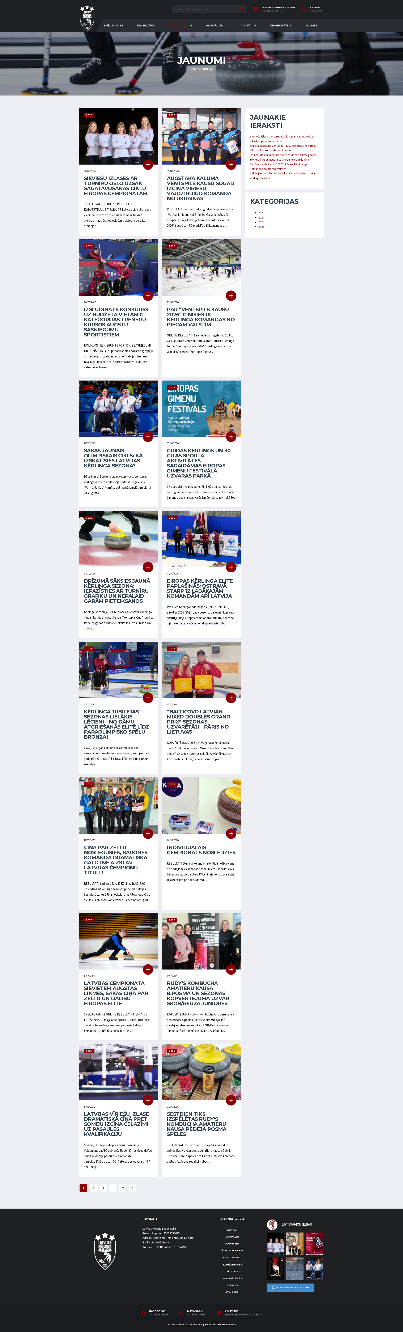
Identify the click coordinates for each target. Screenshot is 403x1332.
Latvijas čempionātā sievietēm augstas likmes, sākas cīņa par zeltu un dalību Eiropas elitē (116, 993)
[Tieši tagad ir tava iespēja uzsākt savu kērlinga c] (275, 1268)
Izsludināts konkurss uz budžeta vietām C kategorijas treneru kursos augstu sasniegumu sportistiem (116, 322)
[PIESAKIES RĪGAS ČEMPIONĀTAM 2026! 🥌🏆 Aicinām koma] (295, 1268)
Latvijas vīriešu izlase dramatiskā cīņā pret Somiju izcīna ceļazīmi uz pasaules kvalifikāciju (116, 1124)
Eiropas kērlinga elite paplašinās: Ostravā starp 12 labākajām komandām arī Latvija (200, 588)
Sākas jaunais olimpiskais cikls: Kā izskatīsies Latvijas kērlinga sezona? (113, 458)
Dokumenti (233, 1243)
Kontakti (232, 1292)
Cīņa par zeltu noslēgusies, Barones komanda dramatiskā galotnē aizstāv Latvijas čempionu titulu (116, 860)
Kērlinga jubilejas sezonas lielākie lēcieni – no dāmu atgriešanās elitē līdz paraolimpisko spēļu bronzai (116, 724)
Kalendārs (145, 25)
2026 (261, 227)
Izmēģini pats (113, 25)
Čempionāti (279, 25)
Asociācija (214, 25)
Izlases (311, 25)
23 (122, 1188)
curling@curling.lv (273, 11)
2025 (261, 222)
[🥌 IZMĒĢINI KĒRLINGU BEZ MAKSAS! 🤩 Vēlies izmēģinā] (314, 1244)
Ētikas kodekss (232, 1250)
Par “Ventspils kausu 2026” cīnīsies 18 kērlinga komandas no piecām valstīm (201, 317)
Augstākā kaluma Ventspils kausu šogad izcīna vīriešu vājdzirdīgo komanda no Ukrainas (200, 188)
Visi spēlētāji (232, 1278)
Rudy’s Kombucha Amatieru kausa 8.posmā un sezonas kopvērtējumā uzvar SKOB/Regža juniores (198, 993)
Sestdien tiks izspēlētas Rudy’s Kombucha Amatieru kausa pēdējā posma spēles (196, 1124)
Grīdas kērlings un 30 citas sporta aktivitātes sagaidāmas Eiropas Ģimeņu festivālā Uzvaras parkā (198, 463)
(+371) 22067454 (317, 11)
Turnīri (246, 25)
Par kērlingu (178, 25)
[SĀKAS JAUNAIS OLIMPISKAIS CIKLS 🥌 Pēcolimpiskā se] (314, 1268)
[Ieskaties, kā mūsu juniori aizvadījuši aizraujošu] (295, 1244)
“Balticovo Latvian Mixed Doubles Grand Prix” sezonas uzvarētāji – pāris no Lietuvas (198, 722)
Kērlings (232, 1271)
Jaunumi (232, 1229)
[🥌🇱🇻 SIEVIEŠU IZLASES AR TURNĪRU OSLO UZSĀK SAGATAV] (275, 1244)
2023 (261, 213)
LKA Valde (232, 1236)
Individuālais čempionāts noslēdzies (201, 850)
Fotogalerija (232, 1257)
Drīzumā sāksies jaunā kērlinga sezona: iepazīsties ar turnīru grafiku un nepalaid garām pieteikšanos (117, 591)
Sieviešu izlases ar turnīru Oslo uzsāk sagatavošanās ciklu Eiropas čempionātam (115, 185)
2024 (261, 218)
